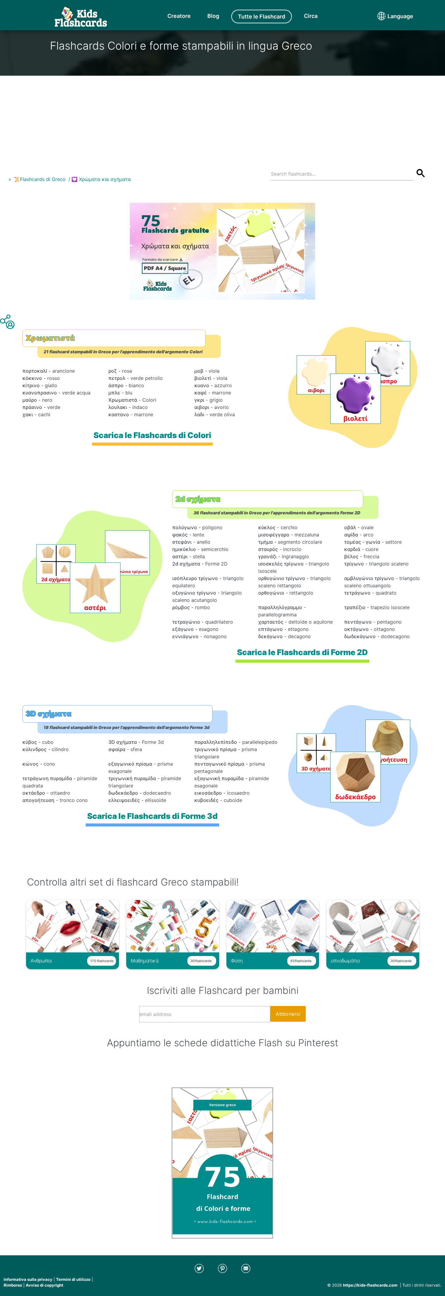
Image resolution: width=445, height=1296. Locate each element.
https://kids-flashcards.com (370, 1285)
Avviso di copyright (44, 1285)
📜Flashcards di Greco (40, 179)
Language (389, 16)
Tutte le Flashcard (261, 16)
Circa (311, 16)
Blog (213, 16)
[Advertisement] (222, 118)
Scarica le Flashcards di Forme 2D (302, 652)
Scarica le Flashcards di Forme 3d (152, 816)
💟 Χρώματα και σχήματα (101, 179)
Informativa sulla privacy (28, 1279)
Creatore (179, 16)
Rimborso (13, 1285)
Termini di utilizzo (73, 1279)
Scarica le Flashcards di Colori (152, 435)
